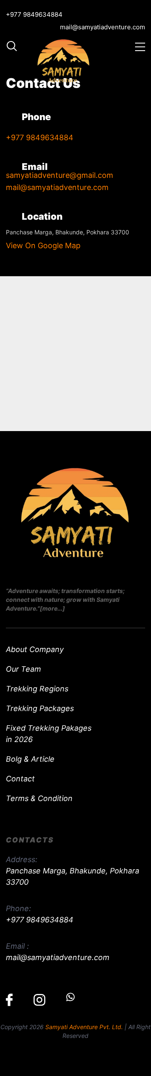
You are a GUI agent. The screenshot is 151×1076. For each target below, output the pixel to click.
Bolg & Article (30, 759)
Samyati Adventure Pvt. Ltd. (84, 1026)
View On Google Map (43, 245)
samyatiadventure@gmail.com (59, 175)
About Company (35, 649)
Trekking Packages (40, 708)
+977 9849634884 (34, 14)
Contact (20, 778)
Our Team (23, 669)
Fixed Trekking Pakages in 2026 (48, 734)
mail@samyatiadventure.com (102, 27)
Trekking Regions (37, 688)
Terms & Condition (39, 798)
